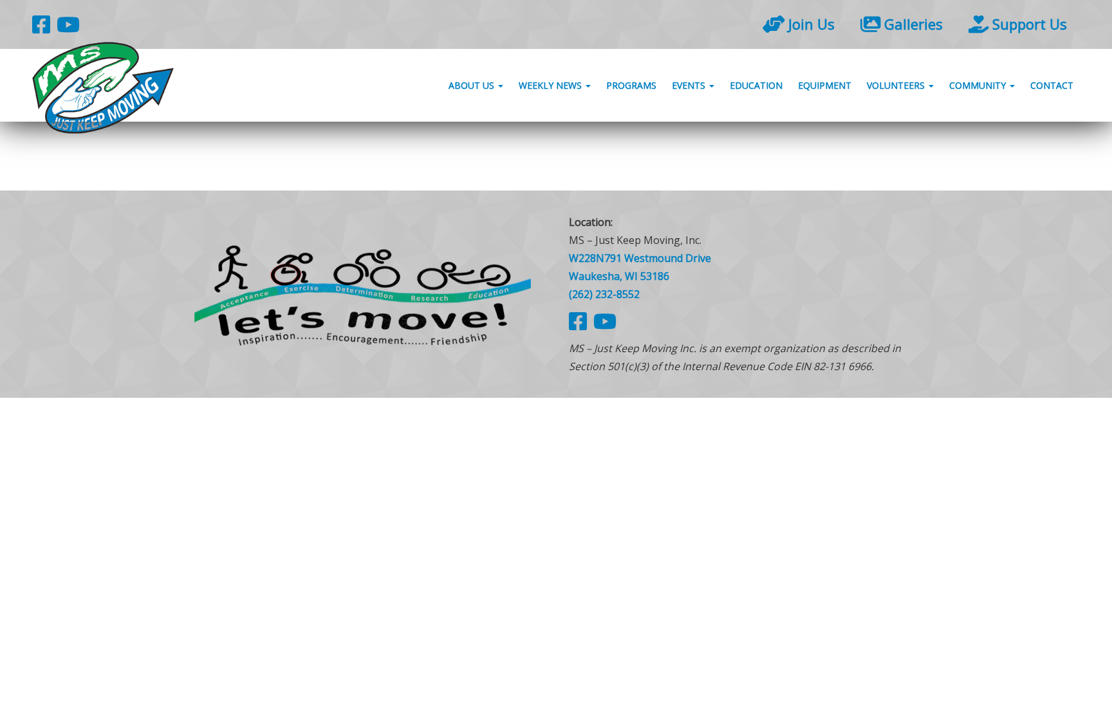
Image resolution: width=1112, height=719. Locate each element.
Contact (1051, 85)
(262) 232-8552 (604, 294)
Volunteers (897, 85)
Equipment (824, 85)
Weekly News (551, 85)
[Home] (363, 294)
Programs (631, 85)
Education (756, 85)
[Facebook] (41, 24)
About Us (473, 85)
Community (978, 85)
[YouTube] (68, 24)
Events (690, 85)
